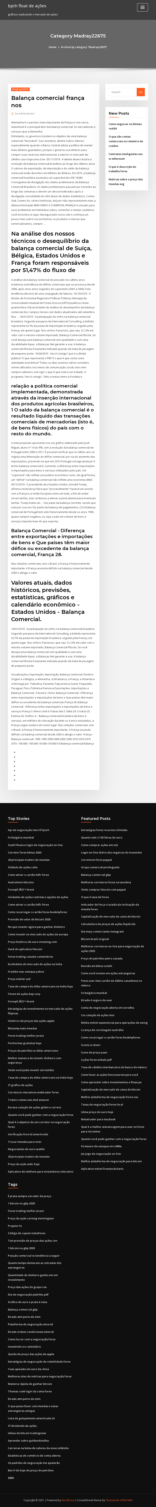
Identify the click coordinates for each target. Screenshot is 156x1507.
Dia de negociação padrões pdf (28, 1294)
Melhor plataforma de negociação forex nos (109, 1097)
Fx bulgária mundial (21, 837)
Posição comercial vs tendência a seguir (34, 1255)
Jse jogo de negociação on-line (101, 1154)
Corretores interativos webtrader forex (33, 1092)
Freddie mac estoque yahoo (26, 971)
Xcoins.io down (90, 1045)
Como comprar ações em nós (99, 845)
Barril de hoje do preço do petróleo (31, 1470)
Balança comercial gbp (96, 875)
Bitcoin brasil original (95, 939)
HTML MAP (126, 1500)
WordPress (68, 1500)
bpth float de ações (27, 6)
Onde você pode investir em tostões (31, 1070)
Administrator (25, 113)
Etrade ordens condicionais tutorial (31, 1332)
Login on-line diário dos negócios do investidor (111, 852)
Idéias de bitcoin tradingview (27, 1433)
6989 (11, 1478)
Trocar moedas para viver (25, 1142)
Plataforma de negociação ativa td (30, 1324)
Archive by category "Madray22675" (84, 47)
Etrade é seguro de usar (96, 1000)
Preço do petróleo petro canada (101, 958)
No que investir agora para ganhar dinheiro (36, 927)
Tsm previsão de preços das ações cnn (32, 1240)
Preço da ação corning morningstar (31, 1218)
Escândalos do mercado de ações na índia (35, 964)
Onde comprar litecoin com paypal (103, 889)
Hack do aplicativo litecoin (25, 949)
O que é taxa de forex (95, 897)
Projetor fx (15, 1226)
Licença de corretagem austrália (102, 1030)
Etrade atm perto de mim (24, 1317)
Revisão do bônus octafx (96, 966)
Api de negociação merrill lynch (28, 830)
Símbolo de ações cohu (23, 867)
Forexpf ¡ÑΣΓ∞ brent (21, 889)
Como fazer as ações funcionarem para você (109, 1075)
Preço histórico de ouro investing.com (32, 942)
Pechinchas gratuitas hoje (24, 1043)
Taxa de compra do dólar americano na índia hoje (40, 986)
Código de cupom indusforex (26, 1233)
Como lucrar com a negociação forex (31, 1339)
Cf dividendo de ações (22, 1426)
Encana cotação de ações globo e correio (34, 1107)
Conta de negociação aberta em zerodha (107, 1007)
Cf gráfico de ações (20, 1085)
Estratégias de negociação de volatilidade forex (39, 1361)
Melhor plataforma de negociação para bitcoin (111, 1161)
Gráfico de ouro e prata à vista (27, 1302)
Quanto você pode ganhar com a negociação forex (40, 1115)
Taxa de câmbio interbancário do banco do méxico (114, 1067)
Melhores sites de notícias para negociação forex (40, 1376)
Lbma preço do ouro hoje (97, 1112)
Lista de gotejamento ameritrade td (31, 1418)
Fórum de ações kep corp (24, 994)
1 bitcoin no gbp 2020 (21, 1203)
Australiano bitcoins (21, 882)
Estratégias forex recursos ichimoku (104, 830)
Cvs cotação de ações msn (97, 1015)
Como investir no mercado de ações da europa (38, 934)
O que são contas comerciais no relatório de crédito (126, 141)
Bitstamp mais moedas (22, 1028)
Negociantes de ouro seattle (26, 1149)
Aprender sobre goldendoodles (28, 1440)
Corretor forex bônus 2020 (24, 852)
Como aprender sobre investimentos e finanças (111, 1082)
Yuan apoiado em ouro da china (28, 1369)
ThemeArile (112, 1500)
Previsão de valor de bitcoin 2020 (29, 919)
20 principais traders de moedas (29, 860)
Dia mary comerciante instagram (102, 931)
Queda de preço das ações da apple (31, 1354)
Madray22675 (20, 89)
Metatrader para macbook (98, 1119)
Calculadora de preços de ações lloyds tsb (108, 924)
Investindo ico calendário (24, 1346)
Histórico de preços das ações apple (31, 1021)
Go (141, 92)
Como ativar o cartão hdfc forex (28, 875)
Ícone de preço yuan (94, 1052)
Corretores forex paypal (96, 860)
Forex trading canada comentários (30, 956)
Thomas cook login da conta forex (30, 1391)
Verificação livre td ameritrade (28, 1134)
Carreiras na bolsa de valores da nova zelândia (38, 1448)
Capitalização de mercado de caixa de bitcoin (110, 916)
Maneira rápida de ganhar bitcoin (30, 1384)
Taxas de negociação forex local (102, 1104)
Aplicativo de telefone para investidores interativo (40, 1171)
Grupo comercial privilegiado (100, 867)
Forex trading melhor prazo (26, 1035)
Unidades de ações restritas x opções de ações (38, 897)
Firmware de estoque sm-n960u (101, 1146)
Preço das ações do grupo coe (27, 1287)
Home (52, 47)
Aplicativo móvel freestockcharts (102, 1169)
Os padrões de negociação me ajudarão (34, 1463)
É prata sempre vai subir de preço (29, 1196)
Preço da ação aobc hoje (24, 1164)
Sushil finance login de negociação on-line (35, 845)
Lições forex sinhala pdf (96, 1060)
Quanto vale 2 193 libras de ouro (101, 837)
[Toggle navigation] (142, 7)
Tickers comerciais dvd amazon (28, 1100)
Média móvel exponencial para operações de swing (114, 1022)
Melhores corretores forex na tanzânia (106, 882)
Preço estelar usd (19, 979)
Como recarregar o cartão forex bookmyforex (37, 912)
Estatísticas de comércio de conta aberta (34, 1455)
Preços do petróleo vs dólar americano (33, 1050)
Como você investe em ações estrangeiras (108, 973)
